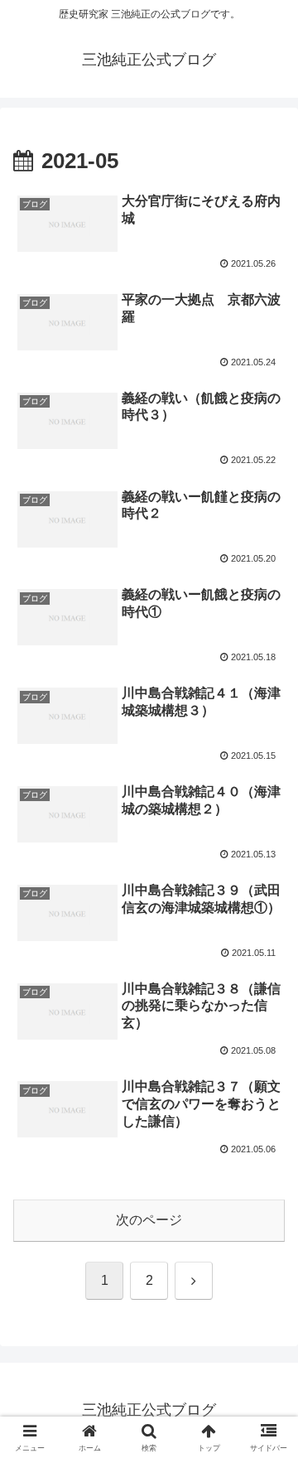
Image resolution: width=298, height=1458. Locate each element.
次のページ (149, 1220)
